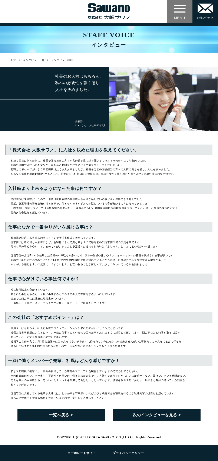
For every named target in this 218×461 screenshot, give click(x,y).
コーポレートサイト (82, 453)
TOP (13, 60)
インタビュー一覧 (34, 60)
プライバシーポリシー (128, 453)
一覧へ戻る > (61, 415)
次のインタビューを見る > (157, 415)
